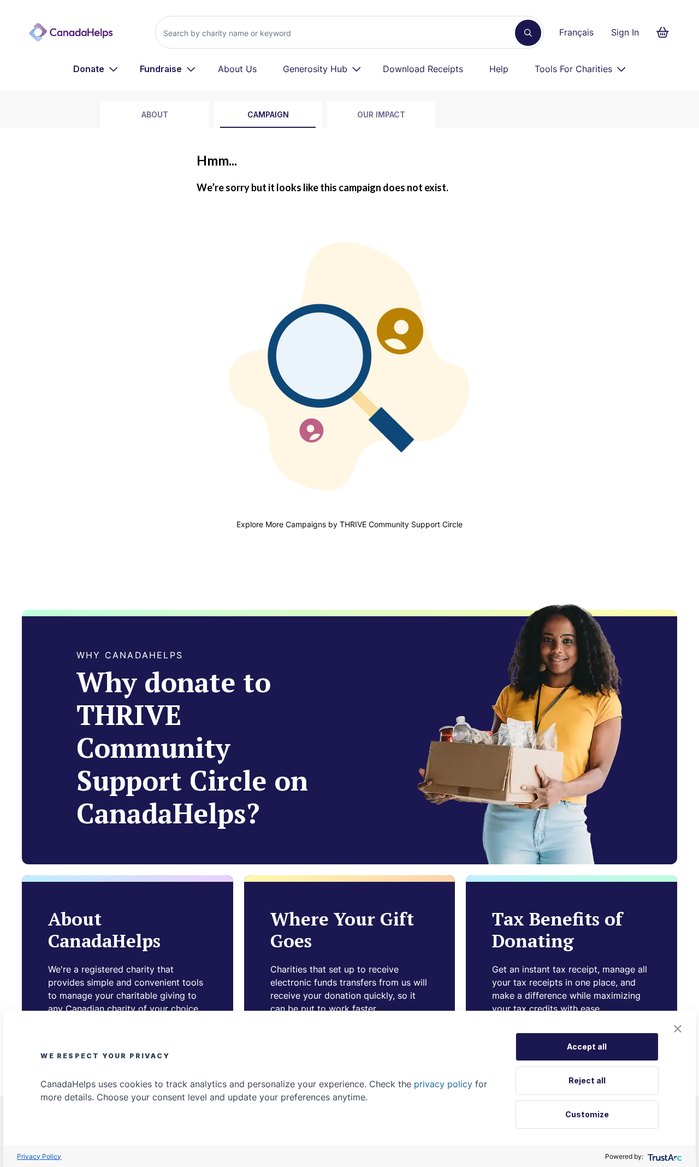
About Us (237, 68)
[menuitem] (96, 69)
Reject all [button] (587, 1080)
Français (576, 32)
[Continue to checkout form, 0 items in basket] (666, 32)
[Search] (528, 33)
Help (498, 68)
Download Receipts (423, 68)
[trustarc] (663, 1156)
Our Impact (381, 114)
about (154, 114)
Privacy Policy (39, 1156)
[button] (678, 1029)
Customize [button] (587, 1114)
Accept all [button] (587, 1046)
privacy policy (443, 1083)
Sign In (625, 32)
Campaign (268, 114)
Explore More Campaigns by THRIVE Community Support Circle (349, 524)
